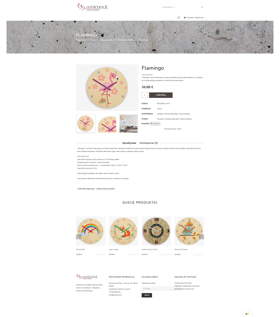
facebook (155, 124)
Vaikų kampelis (106, 40)
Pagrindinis (81, 40)
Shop (92, 40)
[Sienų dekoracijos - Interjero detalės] (93, 7)
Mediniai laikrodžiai (172, 119)
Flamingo (160, 119)
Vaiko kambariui (186, 119)
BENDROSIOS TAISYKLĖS (184, 289)
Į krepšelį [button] (80, 254)
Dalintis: (146, 124)
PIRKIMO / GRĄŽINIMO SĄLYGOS (186, 286)
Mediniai (160, 114)
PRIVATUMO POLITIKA (183, 283)
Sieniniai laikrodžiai (126, 40)
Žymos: (145, 119)
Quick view (105, 254)
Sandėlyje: (146, 109)
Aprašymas (129, 143)
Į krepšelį (161, 95)
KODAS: (145, 103)
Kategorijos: (147, 114)
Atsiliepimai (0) (148, 143)
